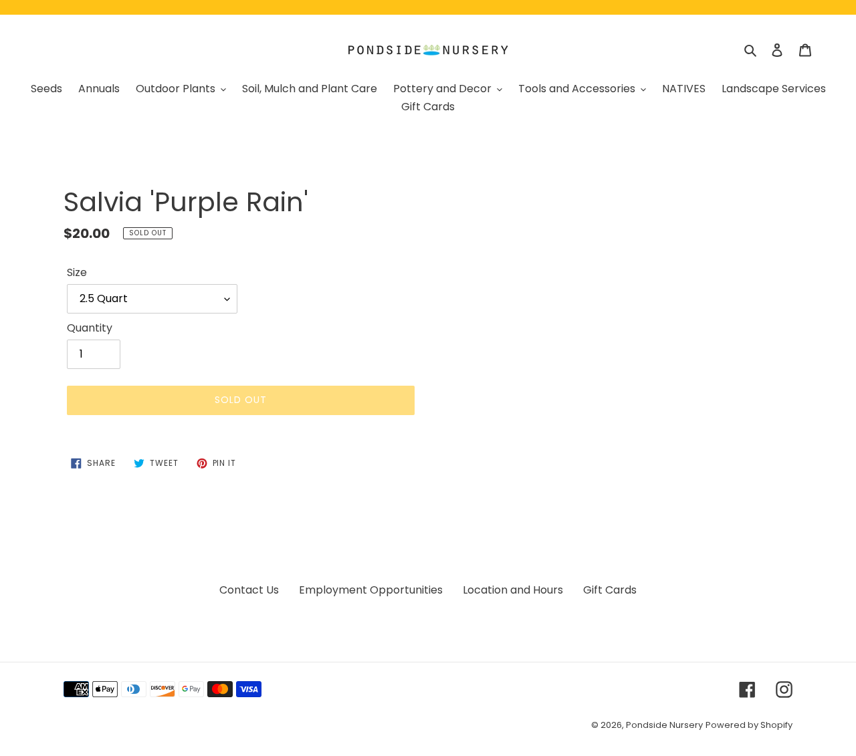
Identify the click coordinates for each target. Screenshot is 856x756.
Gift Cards (610, 590)
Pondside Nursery (664, 725)
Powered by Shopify (749, 725)
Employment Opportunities (371, 590)
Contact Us (249, 590)
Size (77, 272)
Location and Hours (513, 590)
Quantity (89, 328)
